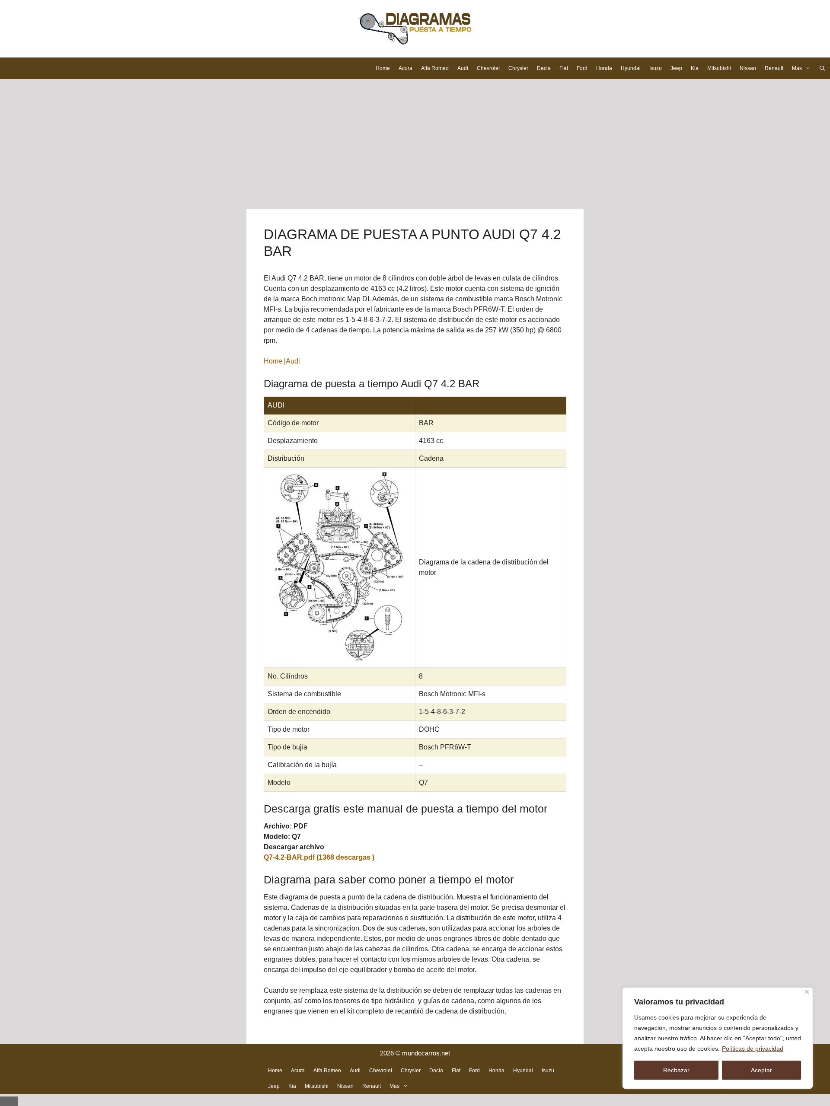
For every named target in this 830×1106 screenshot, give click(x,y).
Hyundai (631, 68)
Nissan (748, 68)
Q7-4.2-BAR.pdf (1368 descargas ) (319, 857)
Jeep (676, 68)
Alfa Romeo (435, 68)
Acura (405, 68)
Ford (582, 68)
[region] (717, 1038)
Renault (774, 68)
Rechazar (676, 1070)
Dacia (544, 68)
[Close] (807, 992)
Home (383, 68)
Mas (797, 68)
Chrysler (518, 68)
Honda (604, 68)
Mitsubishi (719, 68)
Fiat (563, 68)
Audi (462, 68)
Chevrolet (488, 68)
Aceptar (761, 1070)
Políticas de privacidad (752, 1048)
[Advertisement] (415, 143)
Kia (695, 68)
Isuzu (655, 68)
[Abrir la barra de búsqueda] (822, 68)
